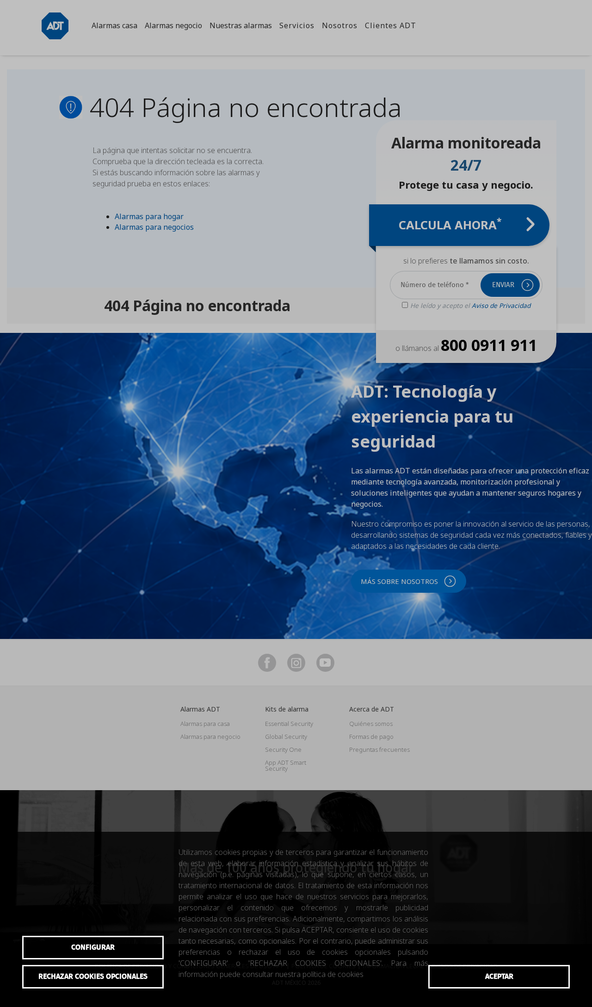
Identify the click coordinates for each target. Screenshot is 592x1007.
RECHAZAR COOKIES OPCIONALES (93, 976)
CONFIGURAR (93, 947)
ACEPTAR (499, 976)
